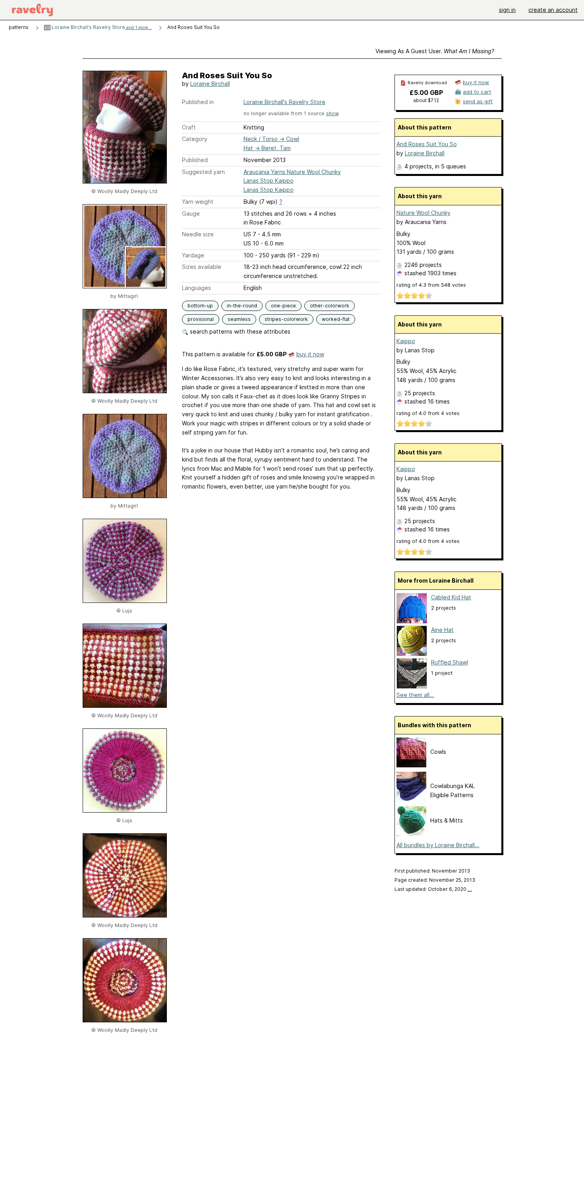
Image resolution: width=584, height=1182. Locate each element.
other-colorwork (329, 306)
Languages (196, 287)
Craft (189, 127)
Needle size (198, 234)
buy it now (310, 354)
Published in (198, 101)
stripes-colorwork (286, 319)
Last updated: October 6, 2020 (433, 889)
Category (194, 138)
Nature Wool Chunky (423, 212)
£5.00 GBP (426, 93)
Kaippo (405, 341)
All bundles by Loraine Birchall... (438, 845)
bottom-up (200, 306)
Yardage (193, 255)
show (332, 113)
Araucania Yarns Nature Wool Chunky (292, 171)
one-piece (283, 306)
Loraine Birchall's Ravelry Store (101, 27)
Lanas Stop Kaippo (269, 180)
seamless (239, 319)
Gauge (191, 213)
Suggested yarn (203, 171)
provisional (201, 319)
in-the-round (242, 306)
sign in (507, 9)
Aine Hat (442, 629)
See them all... (415, 694)
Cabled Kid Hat (451, 597)
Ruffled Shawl (449, 662)
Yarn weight (197, 201)
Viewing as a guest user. (434, 51)
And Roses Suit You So (426, 144)
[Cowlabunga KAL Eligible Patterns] (411, 799)
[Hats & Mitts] (411, 833)
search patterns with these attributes (239, 331)
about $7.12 (426, 100)
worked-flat (336, 319)
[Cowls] (411, 765)
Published (195, 159)
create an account (553, 9)
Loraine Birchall (210, 83)
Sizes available (201, 266)
